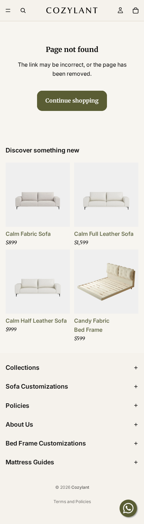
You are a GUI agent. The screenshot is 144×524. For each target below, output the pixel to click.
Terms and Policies (72, 501)
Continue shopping (72, 100)
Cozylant (80, 487)
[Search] (23, 10)
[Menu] (8, 10)
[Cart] (135, 10)
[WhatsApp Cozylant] (128, 508)
